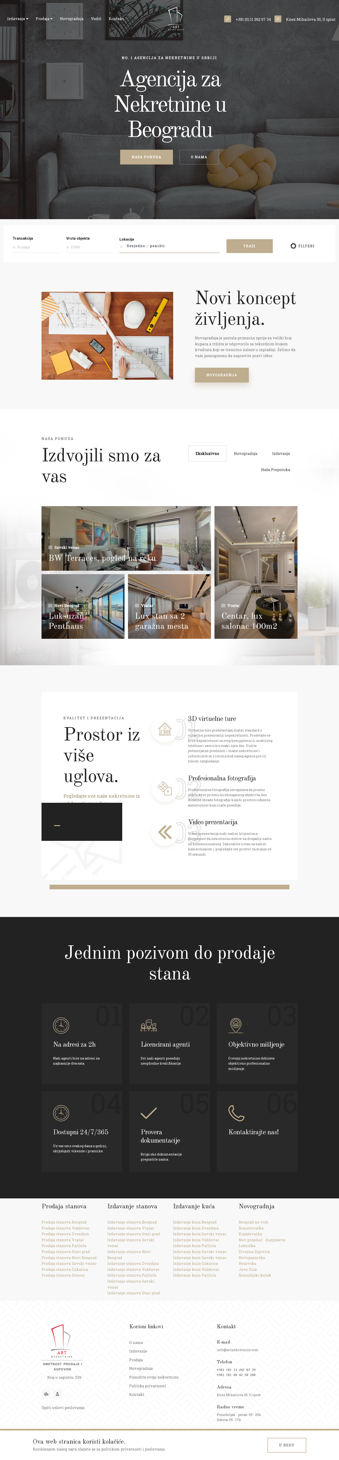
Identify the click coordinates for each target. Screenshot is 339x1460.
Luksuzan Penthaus (66, 621)
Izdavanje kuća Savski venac (199, 1233)
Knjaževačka (250, 1233)
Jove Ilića (248, 1269)
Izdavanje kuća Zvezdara (196, 1228)
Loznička (247, 1245)
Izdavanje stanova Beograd (132, 1222)
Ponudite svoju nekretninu (154, 1377)
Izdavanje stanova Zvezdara (133, 1263)
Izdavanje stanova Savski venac (131, 1242)
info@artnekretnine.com (238, 1350)
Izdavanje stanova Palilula (131, 1275)
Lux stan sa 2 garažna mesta (162, 621)
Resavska (247, 1263)
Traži (249, 246)
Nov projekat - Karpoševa (262, 1239)
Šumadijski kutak (255, 1275)
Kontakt (116, 18)
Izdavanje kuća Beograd (195, 1222)
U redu (287, 1445)
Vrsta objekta (78, 238)
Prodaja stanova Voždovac (65, 1228)
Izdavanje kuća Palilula (194, 1245)
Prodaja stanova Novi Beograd (69, 1257)
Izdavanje (16, 18)
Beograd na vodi (253, 1222)
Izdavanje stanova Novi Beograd (129, 1254)
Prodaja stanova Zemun (63, 1275)
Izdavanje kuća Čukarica (195, 1263)
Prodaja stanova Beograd (64, 1222)
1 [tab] (57, 825)
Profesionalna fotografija (222, 778)
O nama (199, 157)
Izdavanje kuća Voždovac (196, 1239)
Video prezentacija (213, 822)
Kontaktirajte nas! (253, 1132)
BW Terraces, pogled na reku (102, 559)
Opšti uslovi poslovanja (63, 1407)
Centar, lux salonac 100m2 (249, 621)
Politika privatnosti (147, 1385)
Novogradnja (71, 18)
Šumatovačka (251, 1228)
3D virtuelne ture (212, 719)
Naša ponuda (146, 157)
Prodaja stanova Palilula (64, 1245)
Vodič (96, 18)
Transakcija (23, 238)
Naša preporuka (275, 469)
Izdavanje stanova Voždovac (133, 1269)
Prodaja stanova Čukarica (65, 1269)
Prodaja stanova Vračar (63, 1239)
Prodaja (43, 18)
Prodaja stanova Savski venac (69, 1263)
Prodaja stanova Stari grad (66, 1251)
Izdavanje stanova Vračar (130, 1228)
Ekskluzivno (207, 453)
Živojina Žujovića (254, 1251)
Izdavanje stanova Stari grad (133, 1233)
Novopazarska (252, 1257)
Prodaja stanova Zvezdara (65, 1233)
